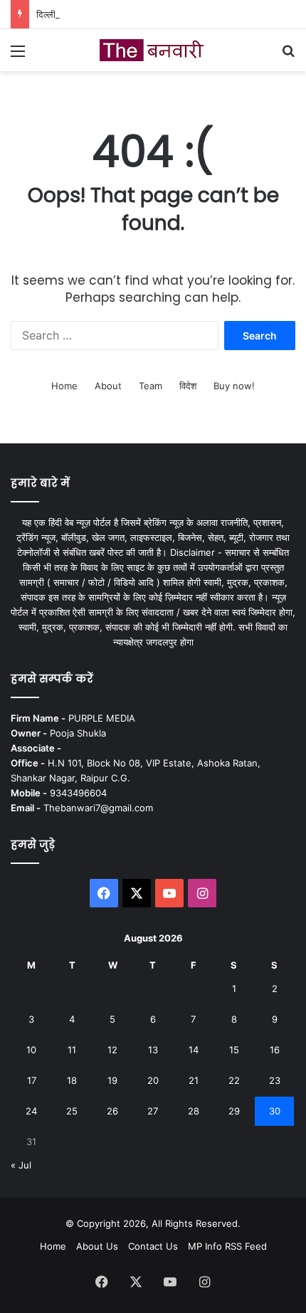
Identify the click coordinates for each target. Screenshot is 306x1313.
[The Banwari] (153, 50)
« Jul (21, 1165)
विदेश (187, 385)
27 (152, 1111)
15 (234, 1049)
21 (194, 1080)
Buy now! (234, 385)
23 (274, 1080)
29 (234, 1111)
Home (64, 385)
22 (234, 1080)
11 (72, 1049)
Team (150, 385)
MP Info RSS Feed (227, 1246)
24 (31, 1111)
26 (112, 1111)
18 (72, 1080)
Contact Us (153, 1246)
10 (31, 1049)
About (108, 385)
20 (153, 1080)
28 (193, 1111)
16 (275, 1049)
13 (153, 1049)
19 (112, 1080)
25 (72, 1111)
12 (112, 1049)
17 (31, 1080)
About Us (97, 1246)
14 (194, 1049)
